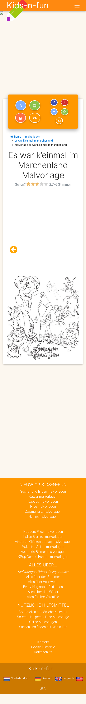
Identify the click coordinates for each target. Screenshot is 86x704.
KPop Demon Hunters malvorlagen (43, 557)
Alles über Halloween (43, 582)
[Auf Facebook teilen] (54, 102)
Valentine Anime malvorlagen (43, 546)
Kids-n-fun (28, 5)
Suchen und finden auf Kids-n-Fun (43, 627)
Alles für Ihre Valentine (43, 597)
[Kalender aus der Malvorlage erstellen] (34, 105)
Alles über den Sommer (43, 577)
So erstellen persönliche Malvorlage (43, 617)
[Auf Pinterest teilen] (64, 102)
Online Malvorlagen (43, 622)
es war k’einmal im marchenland (34, 140)
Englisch (68, 678)
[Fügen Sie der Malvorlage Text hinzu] (20, 105)
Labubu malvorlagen (43, 501)
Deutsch (47, 678)
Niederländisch (20, 678)
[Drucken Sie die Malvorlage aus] (20, 118)
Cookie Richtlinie (43, 647)
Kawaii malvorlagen (43, 496)
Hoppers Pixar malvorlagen (43, 531)
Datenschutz (43, 652)
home (17, 136)
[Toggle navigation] (77, 6)
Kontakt (43, 642)
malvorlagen (32, 136)
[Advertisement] (43, 45)
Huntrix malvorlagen (43, 516)
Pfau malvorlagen (43, 506)
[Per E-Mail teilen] (59, 121)
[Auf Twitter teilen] (54, 111)
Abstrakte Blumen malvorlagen (43, 551)
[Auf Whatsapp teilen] (64, 111)
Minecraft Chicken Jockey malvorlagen (43, 541)
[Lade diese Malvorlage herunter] (34, 118)
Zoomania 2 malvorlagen (43, 511)
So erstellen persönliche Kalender (43, 612)
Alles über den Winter (43, 592)
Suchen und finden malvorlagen (43, 491)
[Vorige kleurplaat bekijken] (15, 249)
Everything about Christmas (43, 587)
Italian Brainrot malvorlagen (43, 536)
